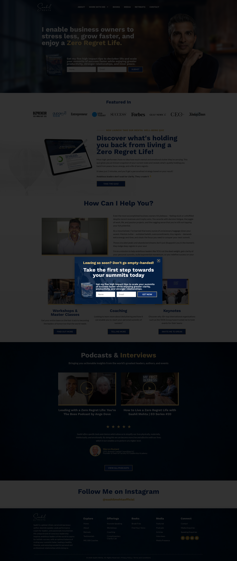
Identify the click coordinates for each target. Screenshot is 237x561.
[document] (118, 280)
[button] (159, 261)
